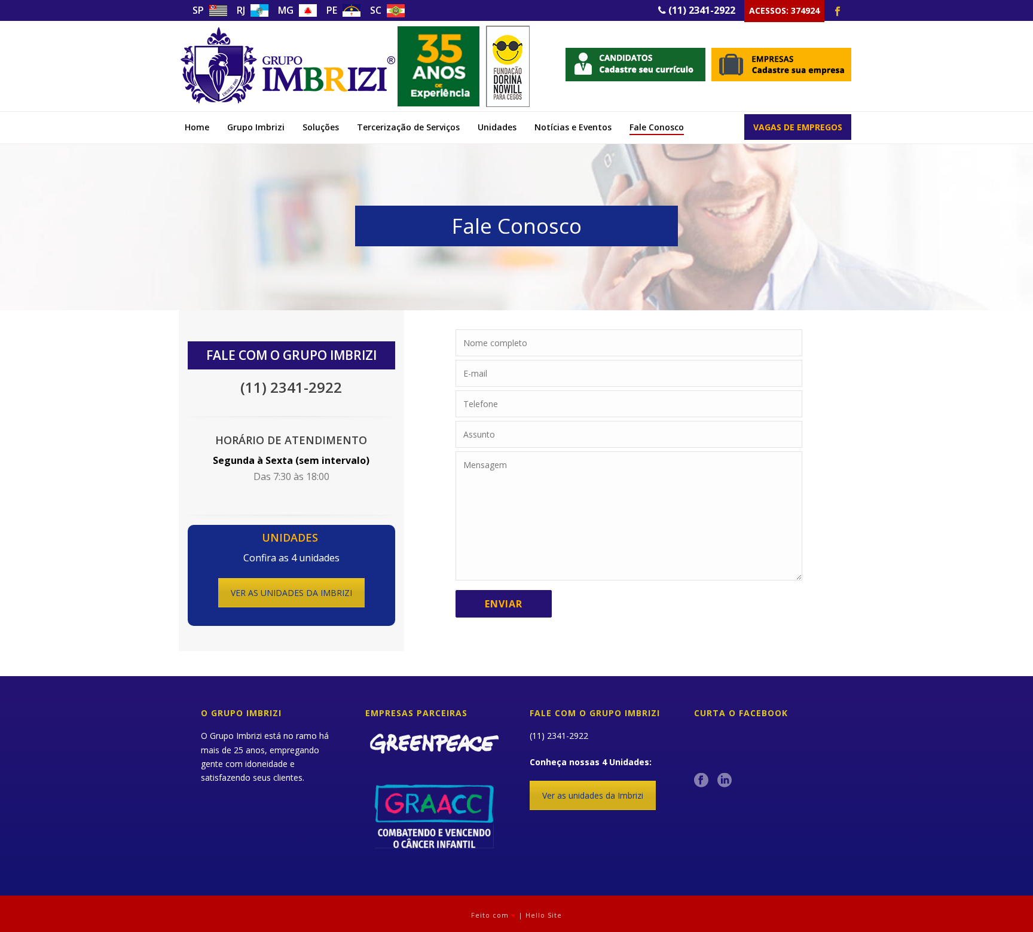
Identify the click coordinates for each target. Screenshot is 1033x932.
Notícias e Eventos (573, 127)
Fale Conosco (656, 127)
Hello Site (543, 914)
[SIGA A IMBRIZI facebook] (701, 781)
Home (197, 127)
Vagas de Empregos (797, 127)
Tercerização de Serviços (408, 127)
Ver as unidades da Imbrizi (592, 795)
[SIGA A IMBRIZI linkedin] (724, 781)
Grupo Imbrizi (256, 127)
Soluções (320, 127)
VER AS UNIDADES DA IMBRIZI (291, 592)
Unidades (497, 127)
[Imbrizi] (355, 66)
